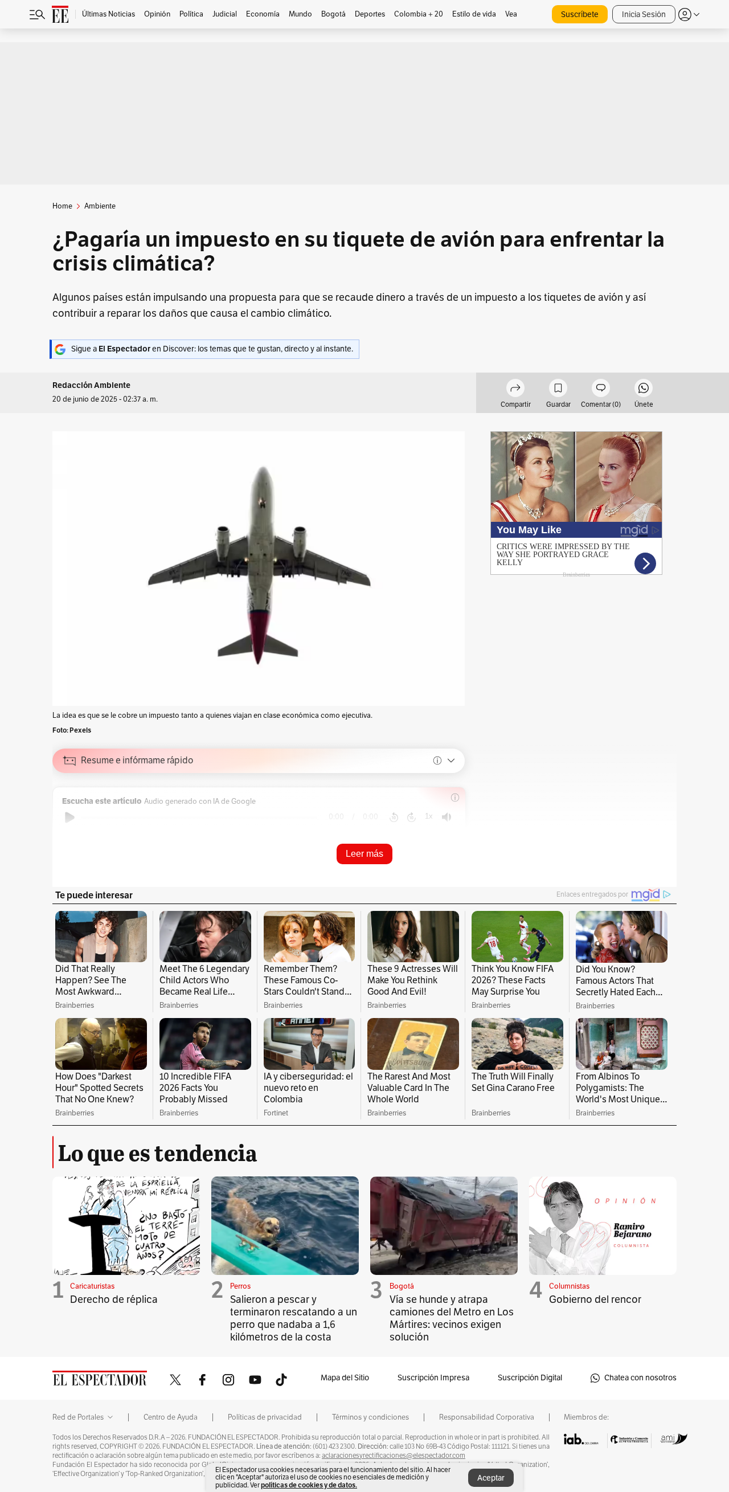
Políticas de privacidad (265, 1417)
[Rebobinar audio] (394, 817)
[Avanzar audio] (411, 817)
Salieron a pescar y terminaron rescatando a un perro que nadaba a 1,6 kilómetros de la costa (293, 1318)
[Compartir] (515, 389)
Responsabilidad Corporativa (486, 1417)
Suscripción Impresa (433, 1378)
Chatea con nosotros (640, 1378)
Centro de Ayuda (171, 1417)
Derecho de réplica (114, 1299)
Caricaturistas (92, 1286)
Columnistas (569, 1286)
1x (429, 816)
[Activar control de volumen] (446, 817)
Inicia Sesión (644, 14)
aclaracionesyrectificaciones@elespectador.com (393, 1456)
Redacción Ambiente (91, 385)
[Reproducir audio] (69, 817)
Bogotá (402, 1286)
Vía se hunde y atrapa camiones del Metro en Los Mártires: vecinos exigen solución (452, 1318)
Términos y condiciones (370, 1417)
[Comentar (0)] (601, 389)
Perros (240, 1286)
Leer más (364, 854)
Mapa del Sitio (345, 1378)
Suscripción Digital (530, 1378)
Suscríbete (580, 14)
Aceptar (491, 1478)
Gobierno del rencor (595, 1299)
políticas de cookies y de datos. (309, 1485)
